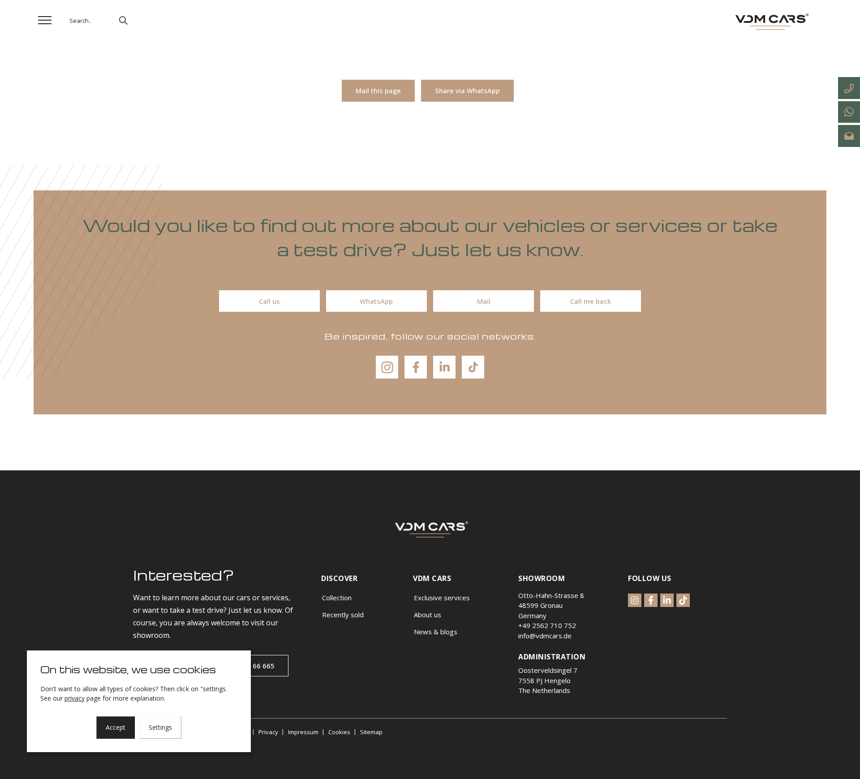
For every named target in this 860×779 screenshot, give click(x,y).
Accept (115, 727)
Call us (269, 301)
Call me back (590, 301)
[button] (123, 20)
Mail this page (378, 90)
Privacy (268, 732)
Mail (483, 301)
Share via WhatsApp (467, 90)
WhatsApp (376, 301)
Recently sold (343, 614)
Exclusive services (442, 597)
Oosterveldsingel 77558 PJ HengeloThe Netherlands (547, 680)
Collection (337, 597)
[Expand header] (44, 20)
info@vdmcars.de (545, 635)
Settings (160, 727)
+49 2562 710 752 (547, 625)
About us (427, 614)
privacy (74, 698)
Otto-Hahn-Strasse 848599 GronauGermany (551, 605)
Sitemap (371, 732)
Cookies (339, 732)
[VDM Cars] (770, 22)
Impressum (303, 732)
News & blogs (435, 631)
